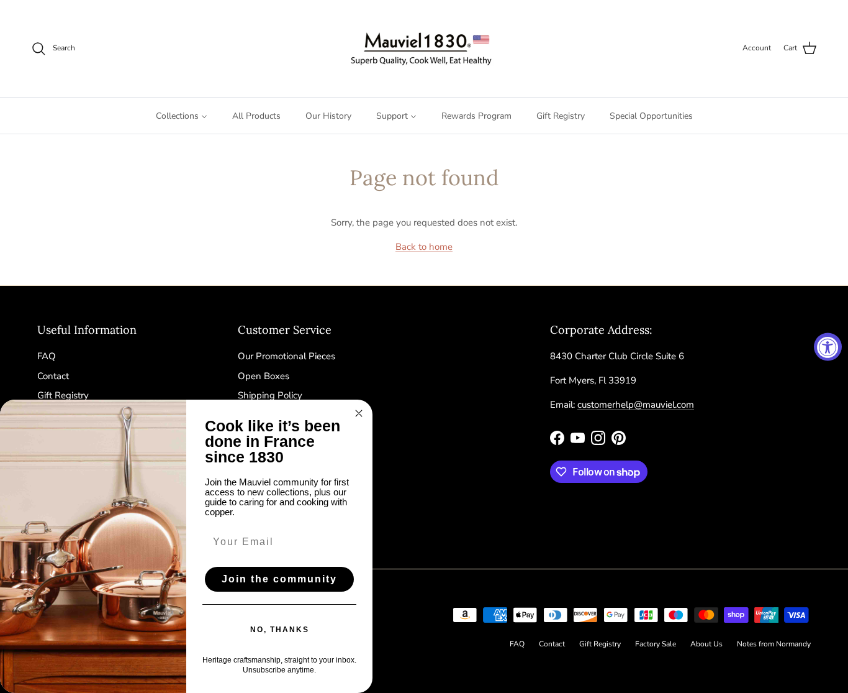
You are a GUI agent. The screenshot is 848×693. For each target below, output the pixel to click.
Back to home (424, 247)
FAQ (46, 356)
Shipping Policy (270, 395)
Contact (53, 376)
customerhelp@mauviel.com (635, 404)
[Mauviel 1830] (424, 48)
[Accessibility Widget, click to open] (828, 346)
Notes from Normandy (774, 644)
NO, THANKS (279, 629)
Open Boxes (263, 376)
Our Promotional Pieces (286, 356)
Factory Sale (655, 644)
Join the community (279, 579)
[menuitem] (181, 116)
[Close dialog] (358, 413)
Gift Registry (63, 395)
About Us (706, 644)
